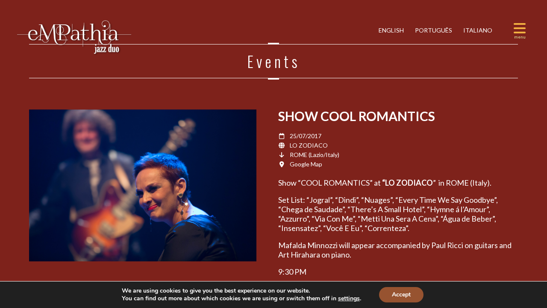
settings (349, 298)
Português (433, 30)
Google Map (306, 164)
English (390, 30)
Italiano (477, 30)
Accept (401, 294)
